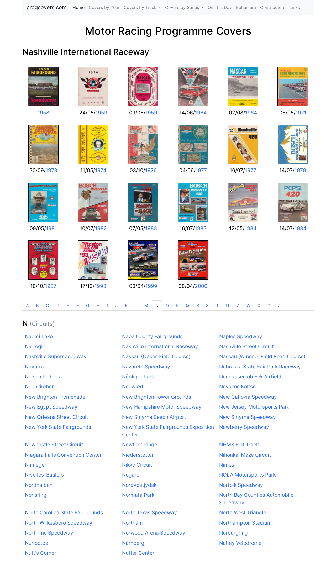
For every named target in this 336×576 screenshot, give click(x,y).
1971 (301, 112)
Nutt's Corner (40, 553)
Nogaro (130, 475)
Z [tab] (279, 305)
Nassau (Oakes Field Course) (156, 356)
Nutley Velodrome (240, 543)
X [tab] (259, 305)
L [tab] (136, 305)
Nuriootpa (36, 543)
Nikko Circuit (137, 465)
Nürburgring (233, 533)
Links (295, 7)
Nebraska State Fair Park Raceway (260, 366)
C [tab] (47, 305)
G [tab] (87, 305)
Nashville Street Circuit (246, 346)
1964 (201, 112)
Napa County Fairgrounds (152, 336)
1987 (50, 286)
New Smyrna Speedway (247, 417)
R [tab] (197, 305)
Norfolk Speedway (241, 485)
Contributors (272, 7)
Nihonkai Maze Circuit (245, 455)
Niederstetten (138, 455)
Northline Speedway (49, 533)
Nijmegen (36, 465)
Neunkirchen (40, 386)
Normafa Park (138, 495)
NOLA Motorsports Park (247, 475)
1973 (51, 170)
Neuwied (132, 386)
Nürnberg (133, 543)
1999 (151, 286)
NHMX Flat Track (239, 444)
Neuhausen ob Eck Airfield (250, 376)
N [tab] (157, 305)
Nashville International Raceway (85, 52)
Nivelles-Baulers (44, 475)
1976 (151, 170)
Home (80, 7)
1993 (100, 286)
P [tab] (177, 305)
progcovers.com (46, 7)
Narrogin (35, 346)
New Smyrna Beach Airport (154, 417)
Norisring (35, 495)
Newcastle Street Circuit (54, 444)
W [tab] (248, 305)
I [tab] (107, 305)
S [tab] (207, 305)
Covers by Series (182, 7)
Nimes (226, 465)
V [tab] (237, 305)
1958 (43, 112)
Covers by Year (104, 7)
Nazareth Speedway (146, 366)
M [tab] (146, 305)
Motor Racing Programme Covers (168, 30)
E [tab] (68, 305)
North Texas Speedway (149, 512)
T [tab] (217, 305)
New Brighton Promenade (55, 397)
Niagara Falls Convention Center (63, 455)
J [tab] (116, 305)
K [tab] (126, 305)
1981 (51, 228)
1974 (100, 170)
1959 (101, 112)
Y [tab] (268, 305)
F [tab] (78, 305)
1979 (300, 170)
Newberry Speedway (244, 427)
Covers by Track (141, 7)
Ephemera (246, 7)
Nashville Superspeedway (56, 356)
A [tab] (27, 305)
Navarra (34, 366)
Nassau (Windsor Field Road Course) (262, 356)
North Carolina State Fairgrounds (64, 512)
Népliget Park (138, 376)
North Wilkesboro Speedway (58, 523)
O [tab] (167, 305)
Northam (132, 523)
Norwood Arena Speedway (153, 533)
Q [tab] (187, 305)
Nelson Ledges (42, 376)
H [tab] (98, 305)
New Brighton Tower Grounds (156, 397)
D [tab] (58, 305)
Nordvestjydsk (139, 485)
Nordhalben (38, 485)
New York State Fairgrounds (58, 427)
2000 (201, 286)
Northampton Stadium (245, 523)
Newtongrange (139, 444)
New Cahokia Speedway (248, 397)
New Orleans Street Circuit (56, 417)
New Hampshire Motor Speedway (162, 407)
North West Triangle (242, 512)
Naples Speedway (240, 336)
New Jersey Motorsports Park (254, 407)
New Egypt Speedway (51, 407)
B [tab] (37, 305)
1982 (101, 228)
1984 (250, 228)
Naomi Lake (39, 336)
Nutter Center (138, 553)
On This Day (220, 7)
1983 (151, 228)
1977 (201, 170)
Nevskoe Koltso (237, 386)
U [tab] (227, 305)
